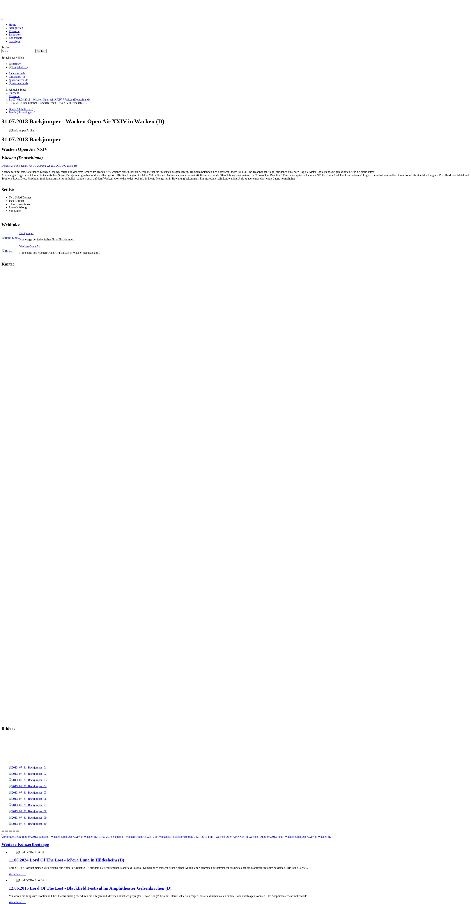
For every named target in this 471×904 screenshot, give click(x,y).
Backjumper (26, 233)
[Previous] (2, 834)
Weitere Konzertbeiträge (25, 844)
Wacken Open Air (29, 246)
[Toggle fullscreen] (10, 831)
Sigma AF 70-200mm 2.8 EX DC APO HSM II (48, 165)
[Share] (6, 831)
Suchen (5, 47)
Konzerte (14, 31)
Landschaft (15, 37)
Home (12, 24)
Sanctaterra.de (17, 73)
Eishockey (15, 34)
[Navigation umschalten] (2, 19)
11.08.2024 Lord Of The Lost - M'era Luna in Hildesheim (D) (66, 860)
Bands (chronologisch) (22, 112)
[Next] (6, 834)
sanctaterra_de (17, 76)
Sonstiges (14, 41)
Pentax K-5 (9, 165)
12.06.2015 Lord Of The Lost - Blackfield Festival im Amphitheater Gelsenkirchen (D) (90, 888)
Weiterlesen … (17, 874)
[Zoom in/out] (14, 831)
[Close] (2, 831)
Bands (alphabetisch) (21, 109)
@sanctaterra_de (18, 80)
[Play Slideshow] (17, 831)
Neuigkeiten (16, 27)
